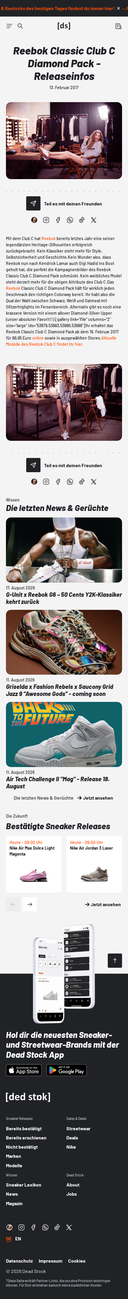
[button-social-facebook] (58, 220)
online (38, 337)
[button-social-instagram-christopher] (34, 220)
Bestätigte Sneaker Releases (58, 826)
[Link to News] (20, 26)
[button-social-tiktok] (81, 220)
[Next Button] (30, 904)
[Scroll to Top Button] (115, 961)
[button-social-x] (93, 220)
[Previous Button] (13, 904)
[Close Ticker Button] (118, 8)
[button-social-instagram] (46, 220)
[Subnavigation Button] (9, 26)
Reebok (48, 238)
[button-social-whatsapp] (70, 220)
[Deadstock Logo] (64, 26)
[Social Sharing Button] (33, 203)
